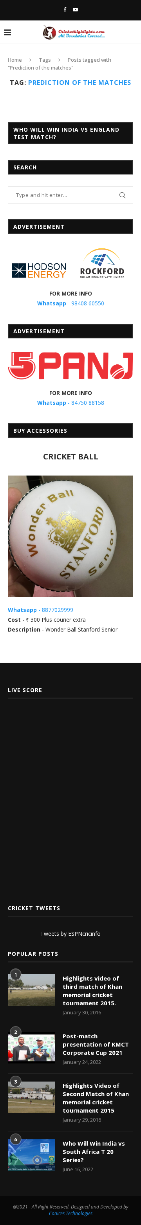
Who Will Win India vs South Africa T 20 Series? (94, 1151)
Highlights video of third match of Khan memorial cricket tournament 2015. (92, 990)
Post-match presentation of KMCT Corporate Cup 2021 (96, 1044)
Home (15, 59)
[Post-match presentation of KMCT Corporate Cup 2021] (31, 1047)
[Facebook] (64, 9)
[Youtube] (75, 9)
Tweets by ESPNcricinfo (70, 933)
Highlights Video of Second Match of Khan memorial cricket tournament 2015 (96, 1098)
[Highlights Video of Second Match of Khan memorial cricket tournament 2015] (31, 1097)
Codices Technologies (70, 1213)
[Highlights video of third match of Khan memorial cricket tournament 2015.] (31, 990)
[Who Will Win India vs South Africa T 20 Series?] (31, 1155)
